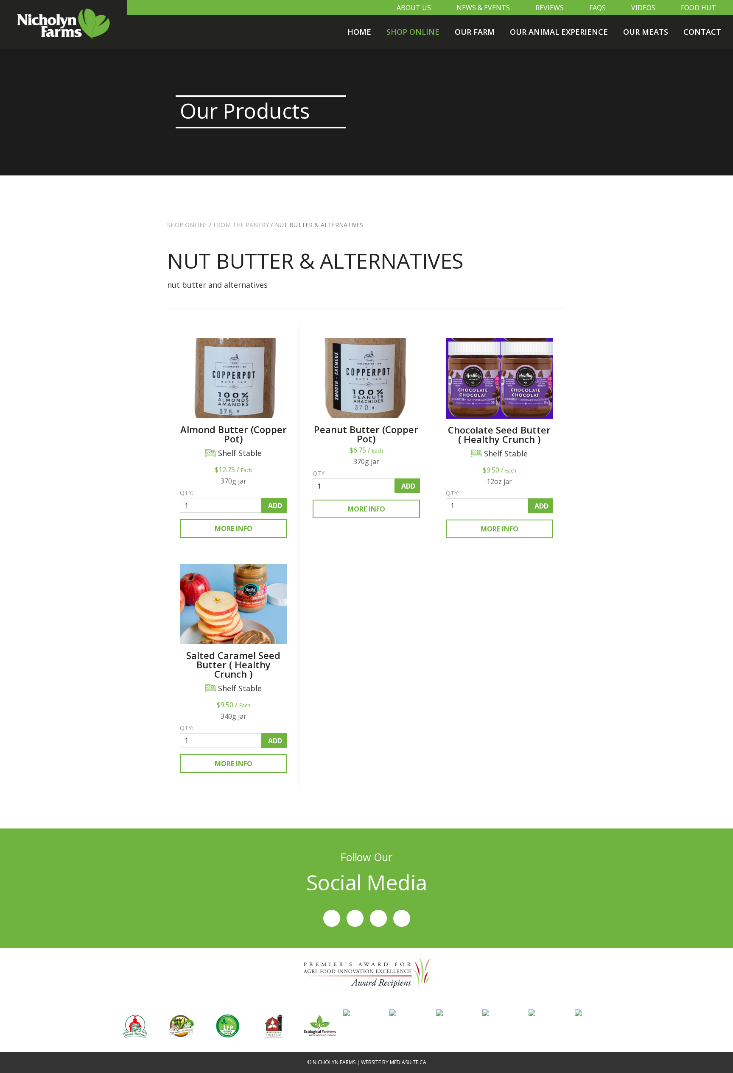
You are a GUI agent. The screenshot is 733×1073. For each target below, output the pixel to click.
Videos (643, 7)
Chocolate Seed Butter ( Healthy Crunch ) (499, 434)
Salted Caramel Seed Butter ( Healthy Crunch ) (233, 664)
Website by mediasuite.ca (393, 1062)
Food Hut (698, 7)
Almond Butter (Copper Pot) (233, 434)
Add (275, 505)
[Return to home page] (63, 23)
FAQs (597, 7)
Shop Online (412, 32)
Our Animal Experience (559, 32)
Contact (702, 32)
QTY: (186, 493)
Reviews (549, 7)
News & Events (483, 7)
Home (359, 32)
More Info (233, 528)
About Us (414, 7)
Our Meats (645, 32)
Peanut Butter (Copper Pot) (366, 434)
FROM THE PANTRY (241, 225)
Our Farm (475, 32)
